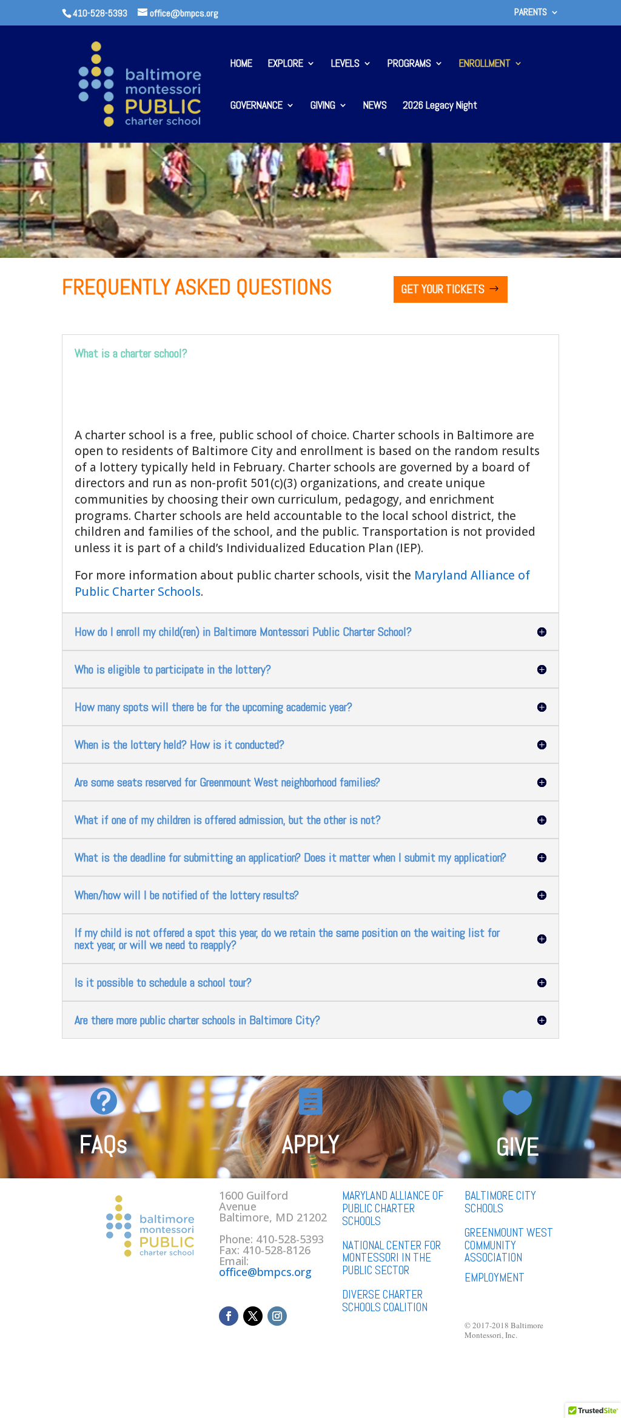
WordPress (220, 1376)
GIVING (322, 106)
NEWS (375, 106)
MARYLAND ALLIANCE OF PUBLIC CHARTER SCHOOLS (393, 1208)
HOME (241, 64)
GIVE (517, 1147)
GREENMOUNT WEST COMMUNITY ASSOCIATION (509, 1245)
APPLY (310, 1144)
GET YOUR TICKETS (443, 289)
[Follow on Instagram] (277, 1316)
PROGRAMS (409, 64)
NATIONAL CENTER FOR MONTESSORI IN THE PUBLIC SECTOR (391, 1258)
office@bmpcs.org (265, 1271)
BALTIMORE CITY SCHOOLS (500, 1202)
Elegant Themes (130, 1376)
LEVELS (345, 64)
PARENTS (530, 12)
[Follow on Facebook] (228, 1316)
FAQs (103, 1144)
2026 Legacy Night (440, 106)
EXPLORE (285, 64)
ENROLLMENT (485, 64)
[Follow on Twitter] (253, 1316)
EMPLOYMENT (495, 1277)
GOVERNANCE (256, 106)
